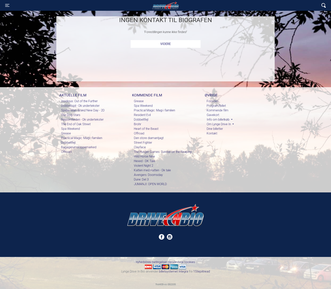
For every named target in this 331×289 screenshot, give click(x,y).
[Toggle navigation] (323, 5)
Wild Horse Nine (144, 156)
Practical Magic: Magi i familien (81, 138)
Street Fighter (143, 142)
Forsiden (212, 101)
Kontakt (212, 133)
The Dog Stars (70, 115)
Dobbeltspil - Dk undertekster (80, 106)
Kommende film (217, 110)
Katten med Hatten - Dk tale (152, 170)
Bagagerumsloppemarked (78, 147)
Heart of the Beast (146, 129)
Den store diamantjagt (149, 138)
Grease (66, 133)
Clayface (140, 147)
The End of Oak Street (76, 124)
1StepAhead (201, 271)
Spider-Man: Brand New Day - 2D (83, 110)
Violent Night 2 (143, 165)
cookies (189, 262)
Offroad (66, 152)
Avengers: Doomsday (148, 175)
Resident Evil (142, 115)
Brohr (137, 124)
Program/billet (216, 106)
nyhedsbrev (144, 262)
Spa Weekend (70, 129)
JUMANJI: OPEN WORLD (150, 184)
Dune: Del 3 (141, 179)
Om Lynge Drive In (219, 124)
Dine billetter (215, 129)
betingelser (159, 262)
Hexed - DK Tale (144, 161)
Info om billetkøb (218, 119)
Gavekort (213, 115)
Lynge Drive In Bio (165, 5)
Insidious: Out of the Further (79, 101)
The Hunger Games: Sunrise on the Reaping (163, 152)
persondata (175, 262)
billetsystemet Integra (173, 271)
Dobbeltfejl (68, 142)
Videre (165, 44)
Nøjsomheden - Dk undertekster (82, 119)
